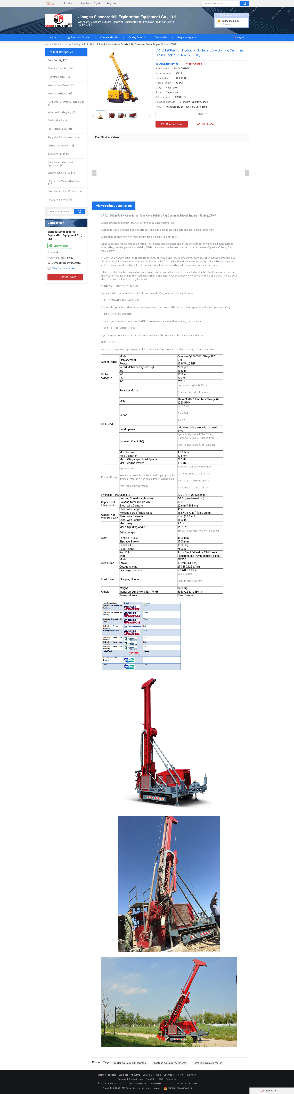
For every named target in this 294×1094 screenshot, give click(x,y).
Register (111, 3)
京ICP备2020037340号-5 (180, 1088)
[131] (61, 85)
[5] (60, 199)
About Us (135, 1075)
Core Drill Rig (73, 44)
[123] (60, 93)
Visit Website (61, 245)
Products (69, 3)
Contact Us (161, 37)
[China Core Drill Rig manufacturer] (58, 20)
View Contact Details (63, 268)
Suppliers (85, 3)
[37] (64, 182)
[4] (58, 154)
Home (53, 37)
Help (158, 1075)
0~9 (195, 1083)
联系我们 (191, 1075)
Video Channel (194, 63)
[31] (60, 129)
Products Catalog (80, 37)
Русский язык (136, 1079)
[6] (63, 137)
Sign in (97, 3)
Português (171, 1079)
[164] (60, 68)
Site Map (168, 1075)
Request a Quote (186, 37)
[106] (59, 77)
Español (150, 1079)
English (240, 37)
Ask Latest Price (168, 63)
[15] (62, 112)
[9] (58, 120)
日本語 (160, 1079)
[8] (60, 164)
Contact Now (68, 277)
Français (122, 1079)
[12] (61, 145)
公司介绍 (179, 1075)
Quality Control (136, 37)
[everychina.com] (53, 3)
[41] (66, 103)
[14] (61, 172)
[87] (57, 60)
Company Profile (109, 37)
